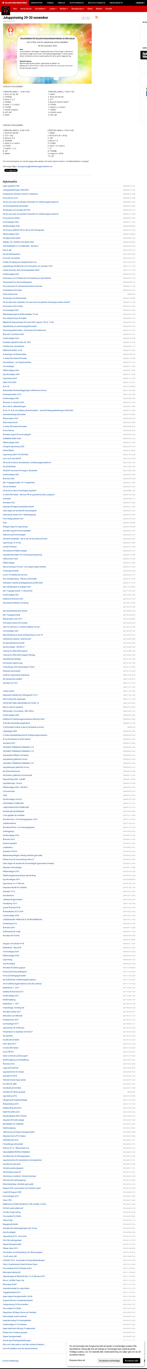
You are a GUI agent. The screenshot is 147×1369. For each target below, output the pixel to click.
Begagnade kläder (10, 1224)
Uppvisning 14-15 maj (12, 543)
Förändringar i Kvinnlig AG (13, 1008)
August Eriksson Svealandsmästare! (18, 1300)
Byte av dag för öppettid (13, 707)
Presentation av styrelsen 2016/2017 (18, 1032)
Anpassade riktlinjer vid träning (15, 603)
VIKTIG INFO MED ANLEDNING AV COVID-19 (21, 703)
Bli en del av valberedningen (14, 406)
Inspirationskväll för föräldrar (15, 887)
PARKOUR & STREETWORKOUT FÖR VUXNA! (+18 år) (24, 1204)
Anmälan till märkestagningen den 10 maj (20, 1228)
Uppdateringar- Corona (12, 783)
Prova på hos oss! (10, 198)
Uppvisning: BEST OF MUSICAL (16, 454)
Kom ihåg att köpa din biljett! (15, 318)
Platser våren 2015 (10, 1248)
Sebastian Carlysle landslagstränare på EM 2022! (23, 583)
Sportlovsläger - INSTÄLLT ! (14, 647)
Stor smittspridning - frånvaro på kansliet (20, 579)
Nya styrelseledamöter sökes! (15, 611)
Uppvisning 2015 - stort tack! (15, 1236)
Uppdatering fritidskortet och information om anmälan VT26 (27, 266)
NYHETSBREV (8, 450)
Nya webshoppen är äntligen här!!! (17, 587)
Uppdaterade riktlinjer (12, 659)
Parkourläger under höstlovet (15, 1316)
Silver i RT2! (7, 1200)
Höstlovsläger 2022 (11, 474)
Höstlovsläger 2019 (11, 835)
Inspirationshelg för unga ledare (16, 1288)
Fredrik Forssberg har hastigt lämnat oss (19, 262)
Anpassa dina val (77, 1360)
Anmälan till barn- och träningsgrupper (19, 827)
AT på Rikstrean (9, 466)
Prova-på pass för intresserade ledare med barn (22, 286)
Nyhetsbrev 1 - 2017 (11, 1004)
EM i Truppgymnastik (11, 615)
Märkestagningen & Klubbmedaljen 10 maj (20, 314)
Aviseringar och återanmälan (14, 298)
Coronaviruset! (9, 791)
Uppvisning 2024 (10, 378)
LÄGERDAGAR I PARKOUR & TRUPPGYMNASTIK (22, 919)
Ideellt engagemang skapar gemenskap (19, 875)
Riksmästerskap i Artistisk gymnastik (18, 1184)
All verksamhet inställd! (12, 679)
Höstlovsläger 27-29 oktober (15, 1324)
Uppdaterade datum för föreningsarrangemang (22, 555)
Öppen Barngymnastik (12, 1244)
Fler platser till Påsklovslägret (15, 551)
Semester (7, 499)
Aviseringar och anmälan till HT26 (16, 210)
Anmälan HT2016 (10, 1076)
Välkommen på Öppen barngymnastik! (19, 1132)
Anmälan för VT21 (10, 683)
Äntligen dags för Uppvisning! (15, 527)
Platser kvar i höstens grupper (15, 1332)
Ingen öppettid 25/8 (11, 186)
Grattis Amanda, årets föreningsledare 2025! (21, 270)
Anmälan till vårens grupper (14, 968)
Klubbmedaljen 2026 (11, 226)
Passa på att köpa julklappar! (15, 972)
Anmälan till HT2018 (11, 935)
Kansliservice (8, 895)
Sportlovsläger (9, 964)
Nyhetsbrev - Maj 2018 (12, 948)
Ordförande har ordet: (12, 931)
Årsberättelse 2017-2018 (13, 911)
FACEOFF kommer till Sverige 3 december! (20, 470)
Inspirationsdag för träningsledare (17, 1320)
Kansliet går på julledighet (13, 811)
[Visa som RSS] (96, 18)
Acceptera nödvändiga (109, 1361)
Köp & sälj (7, 250)
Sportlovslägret (9, 1232)
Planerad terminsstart (11, 671)
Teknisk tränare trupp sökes (14, 1080)
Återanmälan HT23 (10, 418)
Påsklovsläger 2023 (11, 442)
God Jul (6, 386)
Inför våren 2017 (9, 1044)
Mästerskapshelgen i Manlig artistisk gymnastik (22, 855)
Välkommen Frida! (10, 559)
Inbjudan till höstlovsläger (13, 1120)
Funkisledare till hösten (12, 290)
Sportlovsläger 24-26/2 (12, 799)
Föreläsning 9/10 (10, 923)
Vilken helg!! (8, 1220)
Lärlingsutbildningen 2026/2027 (16, 190)
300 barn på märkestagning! (14, 1180)
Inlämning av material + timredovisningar (19, 1176)
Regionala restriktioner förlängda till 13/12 (20, 695)
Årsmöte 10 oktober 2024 (13, 334)
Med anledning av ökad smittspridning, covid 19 (23, 635)
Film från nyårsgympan (12, 1240)
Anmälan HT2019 (10, 851)
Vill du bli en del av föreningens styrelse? (19, 491)
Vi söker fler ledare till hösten (15, 358)
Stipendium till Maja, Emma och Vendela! (19, 1312)
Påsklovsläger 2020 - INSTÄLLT (15, 787)
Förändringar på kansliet (13, 1144)
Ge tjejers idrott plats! (12, 238)
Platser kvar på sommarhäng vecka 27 (18, 859)
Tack (5, 523)
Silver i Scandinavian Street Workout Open (20, 1264)
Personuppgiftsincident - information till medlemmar (24, 330)
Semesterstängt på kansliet (14, 414)
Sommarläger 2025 (11, 310)
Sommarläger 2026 (11, 222)
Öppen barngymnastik (12, 1336)
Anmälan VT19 (9, 891)
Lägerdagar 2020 (10, 731)
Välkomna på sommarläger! (14, 535)
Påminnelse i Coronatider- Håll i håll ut (18, 711)
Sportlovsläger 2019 (11, 879)
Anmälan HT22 (9, 503)
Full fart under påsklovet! (13, 1208)
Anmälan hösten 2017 (12, 1012)
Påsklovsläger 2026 (11, 234)
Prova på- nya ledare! (11, 258)
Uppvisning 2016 (10, 1096)
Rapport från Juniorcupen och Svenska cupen (22, 1188)
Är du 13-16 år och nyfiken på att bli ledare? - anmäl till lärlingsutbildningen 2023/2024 (38, 410)
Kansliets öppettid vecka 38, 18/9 (16, 342)
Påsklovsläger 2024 (11, 370)
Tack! (5, 795)
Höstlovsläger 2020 (11, 715)
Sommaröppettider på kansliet (15, 206)
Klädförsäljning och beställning (16, 1060)
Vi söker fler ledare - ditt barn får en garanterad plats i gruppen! (29, 495)
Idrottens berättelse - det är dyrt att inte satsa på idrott (25, 539)
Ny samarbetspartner (11, 254)
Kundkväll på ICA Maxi (12, 1088)
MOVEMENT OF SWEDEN (13, 1124)
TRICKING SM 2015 (10, 1140)
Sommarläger (8, 366)
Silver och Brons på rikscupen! (15, 1056)
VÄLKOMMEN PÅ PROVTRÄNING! (16, 1152)
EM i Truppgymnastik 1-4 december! (18, 591)
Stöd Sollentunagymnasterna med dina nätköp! (22, 984)
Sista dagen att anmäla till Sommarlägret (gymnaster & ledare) (28, 863)
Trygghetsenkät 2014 (11, 1292)
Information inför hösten (13, 306)
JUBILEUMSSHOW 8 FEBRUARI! (16, 807)
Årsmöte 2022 (8, 478)
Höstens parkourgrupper (13, 1168)
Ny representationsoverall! (13, 643)
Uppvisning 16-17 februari (13, 883)
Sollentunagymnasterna (15, 3)
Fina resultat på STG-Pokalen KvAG (17, 1268)
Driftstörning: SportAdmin (13, 346)
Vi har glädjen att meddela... (14, 815)
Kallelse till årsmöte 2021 (13, 599)
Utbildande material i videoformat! (17, 639)
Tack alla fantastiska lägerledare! (16, 723)
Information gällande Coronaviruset (17, 775)
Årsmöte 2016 (8, 1064)
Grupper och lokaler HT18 (13, 943)
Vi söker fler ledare (10, 1048)
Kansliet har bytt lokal (12, 1164)
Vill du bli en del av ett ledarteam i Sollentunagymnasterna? (27, 462)
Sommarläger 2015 (11, 1196)
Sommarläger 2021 (11, 631)
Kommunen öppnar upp (13, 663)
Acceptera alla (131, 1361)
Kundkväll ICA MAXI (11, 1040)
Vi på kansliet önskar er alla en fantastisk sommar (23, 727)
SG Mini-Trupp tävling (12, 1212)
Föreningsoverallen (11, 571)
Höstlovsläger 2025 (11, 274)
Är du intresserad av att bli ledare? (17, 739)
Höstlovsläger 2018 (11, 915)
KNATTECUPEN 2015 (11, 1112)
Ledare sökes (8, 691)
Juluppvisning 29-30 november (25, 18)
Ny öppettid (8, 1036)
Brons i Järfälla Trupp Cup (13, 1280)
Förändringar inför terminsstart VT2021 (19, 667)
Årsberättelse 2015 (11, 1104)
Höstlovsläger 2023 (11, 398)
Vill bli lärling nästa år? (12, 1172)
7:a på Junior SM (10, 1256)
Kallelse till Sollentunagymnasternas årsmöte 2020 (23, 719)
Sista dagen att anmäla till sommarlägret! (20, 511)
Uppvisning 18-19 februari (13, 1028)
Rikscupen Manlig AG (12, 1272)
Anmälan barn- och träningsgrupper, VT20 (20, 819)
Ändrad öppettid (10, 843)
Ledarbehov (8, 847)
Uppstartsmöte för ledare (13, 1072)
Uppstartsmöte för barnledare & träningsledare (22, 1160)
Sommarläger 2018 (11, 952)
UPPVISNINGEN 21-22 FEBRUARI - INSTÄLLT (21, 246)
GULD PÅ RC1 (8, 1052)
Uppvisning (7, 960)
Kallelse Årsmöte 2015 (12, 1108)
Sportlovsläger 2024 (11, 374)
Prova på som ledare (11, 218)
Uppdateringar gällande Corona (16, 767)
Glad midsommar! (10, 294)
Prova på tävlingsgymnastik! (14, 976)
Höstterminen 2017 (11, 1020)
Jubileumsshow (9, 823)
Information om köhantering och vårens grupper (22, 1252)
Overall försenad (10, 547)
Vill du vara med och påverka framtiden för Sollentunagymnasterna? (31, 202)
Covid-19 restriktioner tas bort (15, 575)
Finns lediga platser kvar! (13, 519)
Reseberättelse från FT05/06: (15, 1116)
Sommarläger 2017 (11, 1024)
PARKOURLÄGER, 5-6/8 (12, 350)
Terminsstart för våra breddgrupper (17, 282)
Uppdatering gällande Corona (15, 759)
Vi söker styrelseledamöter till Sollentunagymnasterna (25, 735)
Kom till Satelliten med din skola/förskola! (20, 1348)
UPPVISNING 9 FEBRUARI (13, 803)
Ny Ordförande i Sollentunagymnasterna (19, 980)
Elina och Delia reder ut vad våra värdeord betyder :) (24, 1344)
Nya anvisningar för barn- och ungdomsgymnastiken (24, 567)
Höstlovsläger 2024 (11, 338)
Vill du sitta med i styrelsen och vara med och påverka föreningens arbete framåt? (36, 302)
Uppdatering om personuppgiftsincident (20, 326)
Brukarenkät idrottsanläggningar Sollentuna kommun (25, 390)
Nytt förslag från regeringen (14, 699)
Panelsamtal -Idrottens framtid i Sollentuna (20, 194)
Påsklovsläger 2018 (11, 956)
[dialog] (105, 1353)
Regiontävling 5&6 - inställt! (14, 779)
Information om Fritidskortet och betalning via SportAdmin (27, 278)
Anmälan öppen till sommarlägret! (17, 434)
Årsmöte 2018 (8, 927)
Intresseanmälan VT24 (12, 394)
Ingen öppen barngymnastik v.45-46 (17, 1296)
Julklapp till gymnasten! (12, 899)
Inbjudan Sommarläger (12, 867)
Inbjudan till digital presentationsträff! (18, 507)
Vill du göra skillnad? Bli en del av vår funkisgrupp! (23, 230)
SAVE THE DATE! (9, 382)
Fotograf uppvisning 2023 (13, 446)
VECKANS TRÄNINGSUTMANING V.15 (18, 747)
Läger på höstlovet (10, 1068)
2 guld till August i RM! (12, 1192)
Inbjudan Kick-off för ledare (14, 1136)
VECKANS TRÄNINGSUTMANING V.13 (18, 763)
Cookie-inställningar (10, 1361)
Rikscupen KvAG (10, 1284)
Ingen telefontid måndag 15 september (19, 1328)
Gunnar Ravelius (9, 486)
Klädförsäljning (9, 1000)
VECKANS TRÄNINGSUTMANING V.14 (18, 751)
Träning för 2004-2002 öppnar (15, 651)
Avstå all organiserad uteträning (16, 675)
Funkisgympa (8, 831)
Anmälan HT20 (9, 743)
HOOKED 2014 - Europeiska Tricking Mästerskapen (24, 1260)
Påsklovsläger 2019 (11, 871)
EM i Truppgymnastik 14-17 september (19, 482)
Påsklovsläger (8, 563)
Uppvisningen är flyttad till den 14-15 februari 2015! (24, 1276)
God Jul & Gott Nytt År (12, 458)
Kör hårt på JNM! (10, 1084)
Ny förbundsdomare (11, 771)
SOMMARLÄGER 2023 (12, 438)
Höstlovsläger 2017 (11, 996)
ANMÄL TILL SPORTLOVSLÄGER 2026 (18, 242)
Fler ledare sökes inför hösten (15, 623)
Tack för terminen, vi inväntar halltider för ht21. (22, 627)
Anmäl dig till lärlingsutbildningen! (17, 1340)
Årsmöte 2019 (8, 839)
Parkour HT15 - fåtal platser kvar (16, 1148)
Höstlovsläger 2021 (11, 595)
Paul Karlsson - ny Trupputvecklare (17, 362)
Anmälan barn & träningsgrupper (16, 1156)
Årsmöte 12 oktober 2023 (13, 402)
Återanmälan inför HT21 (12, 619)
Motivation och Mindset (12, 1016)
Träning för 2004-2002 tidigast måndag (19, 655)
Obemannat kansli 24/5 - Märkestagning (19, 515)
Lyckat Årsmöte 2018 (11, 907)
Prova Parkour (8, 430)
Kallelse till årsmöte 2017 (13, 992)
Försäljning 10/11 (10, 903)
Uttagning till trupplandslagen (15, 1100)
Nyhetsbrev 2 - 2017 (11, 988)
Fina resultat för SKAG (12, 1216)
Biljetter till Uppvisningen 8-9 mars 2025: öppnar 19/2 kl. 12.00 (28, 322)
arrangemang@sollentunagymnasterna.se (35, 166)
